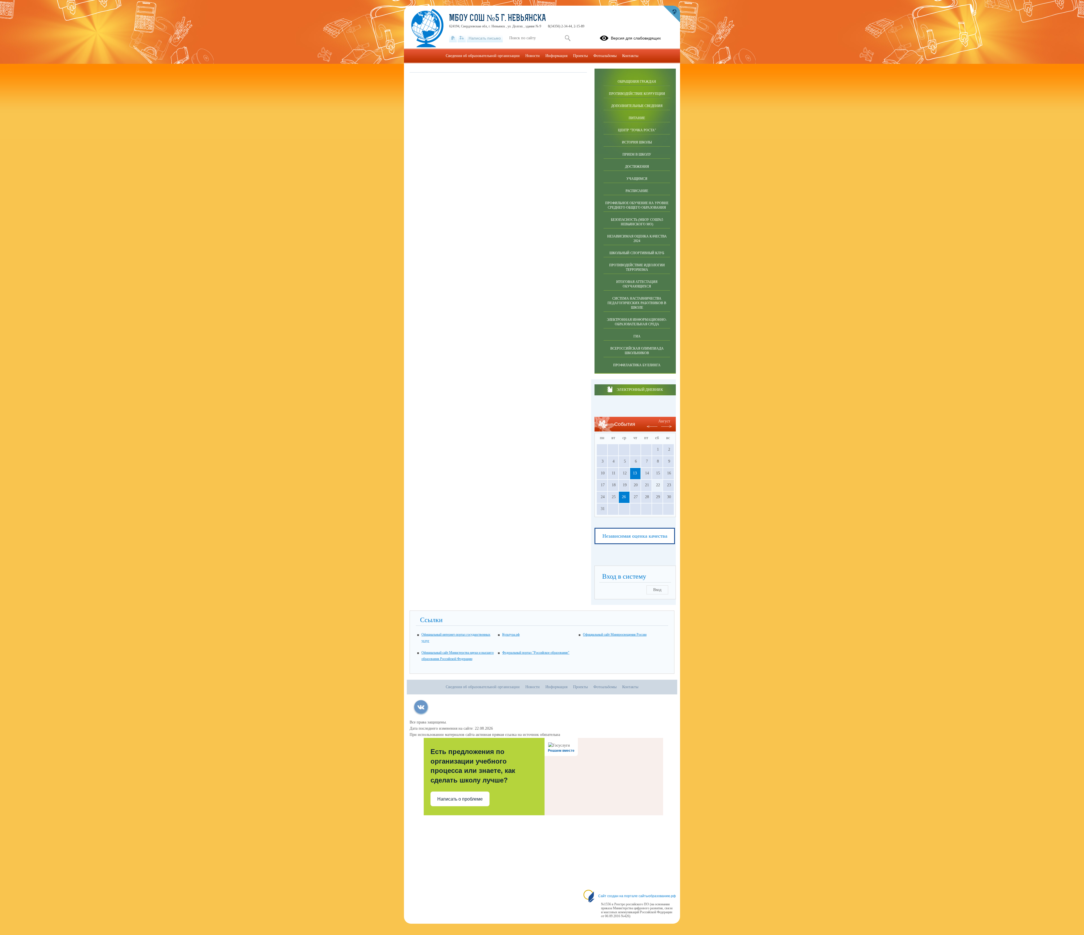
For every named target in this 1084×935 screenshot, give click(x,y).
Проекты (580, 56)
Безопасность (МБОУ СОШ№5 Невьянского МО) (637, 222)
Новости (532, 56)
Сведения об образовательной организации (483, 56)
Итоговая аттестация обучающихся (636, 284)
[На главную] (453, 38)
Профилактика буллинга (637, 365)
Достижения (637, 167)
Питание (637, 118)
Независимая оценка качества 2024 (637, 238)
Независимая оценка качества (634, 536)
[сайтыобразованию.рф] (671, 14)
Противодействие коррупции (637, 94)
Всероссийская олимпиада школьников (637, 350)
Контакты (630, 56)
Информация (556, 56)
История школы (637, 142)
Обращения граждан (637, 82)
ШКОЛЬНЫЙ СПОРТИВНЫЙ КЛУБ (636, 253)
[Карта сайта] (462, 38)
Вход (657, 590)
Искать (567, 38)
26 (624, 497)
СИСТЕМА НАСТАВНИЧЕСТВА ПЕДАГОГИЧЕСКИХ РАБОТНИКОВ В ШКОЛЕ (636, 303)
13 (635, 473)
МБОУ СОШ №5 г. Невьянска (497, 19)
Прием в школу (636, 154)
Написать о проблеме (460, 799)
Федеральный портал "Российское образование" (535, 653)
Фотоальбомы (605, 56)
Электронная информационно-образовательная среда (637, 322)
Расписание (637, 191)
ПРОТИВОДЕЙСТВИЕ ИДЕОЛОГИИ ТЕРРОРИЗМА (637, 267)
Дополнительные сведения (637, 106)
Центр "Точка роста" (637, 130)
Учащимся (636, 179)
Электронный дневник (640, 389)
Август (664, 421)
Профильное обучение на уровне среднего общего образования (636, 205)
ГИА (637, 336)
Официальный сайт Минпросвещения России (614, 635)
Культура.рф (511, 635)
